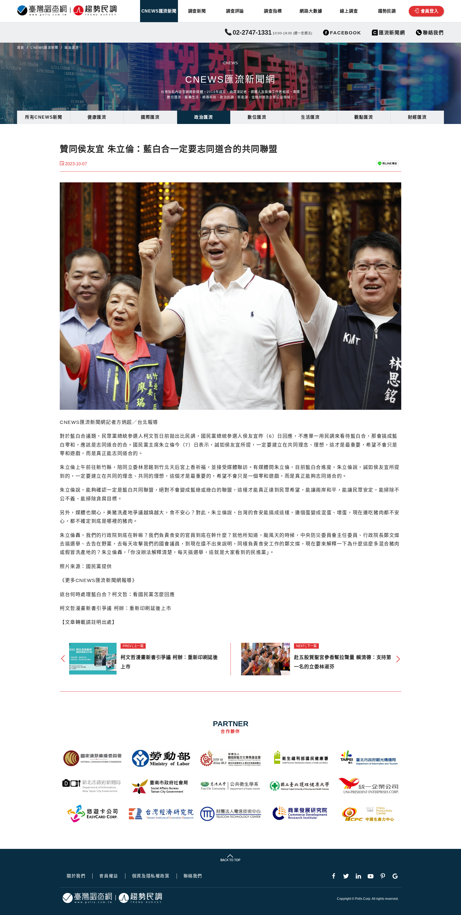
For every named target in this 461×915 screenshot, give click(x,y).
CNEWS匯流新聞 (159, 11)
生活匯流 (310, 117)
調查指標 (273, 11)
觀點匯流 (363, 117)
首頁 (20, 47)
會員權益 (108, 876)
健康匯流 (97, 117)
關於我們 (76, 876)
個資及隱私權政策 (151, 876)
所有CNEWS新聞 (43, 117)
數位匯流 (257, 117)
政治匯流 (203, 117)
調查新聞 (197, 11)
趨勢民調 (387, 11)
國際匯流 (150, 117)
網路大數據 (311, 11)
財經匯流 (417, 117)
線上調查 (349, 11)
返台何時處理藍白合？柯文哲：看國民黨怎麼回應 (117, 594)
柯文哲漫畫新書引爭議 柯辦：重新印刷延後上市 (115, 608)
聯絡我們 (193, 876)
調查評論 (235, 11)
